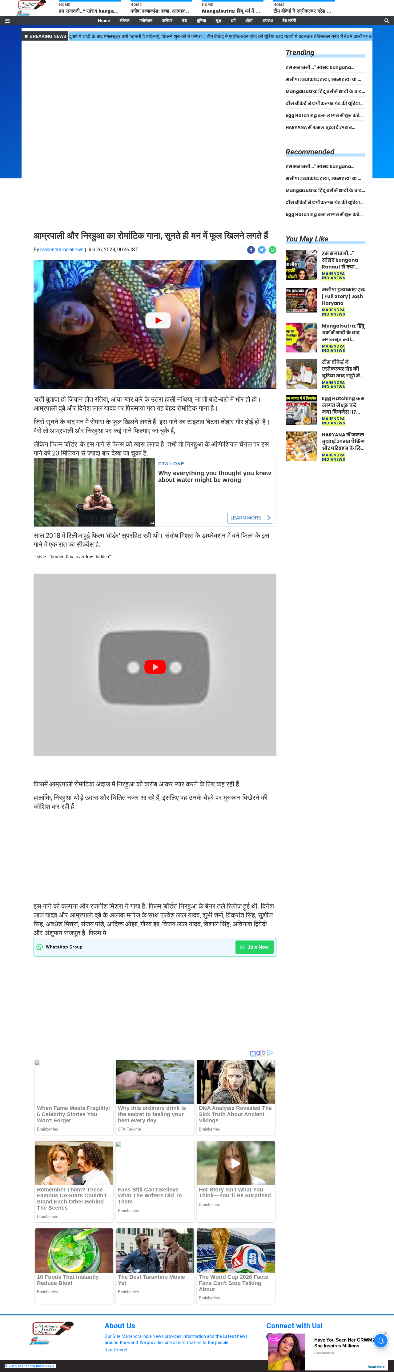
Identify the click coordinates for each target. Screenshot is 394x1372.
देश (184, 20)
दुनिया (201, 20)
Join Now (257, 947)
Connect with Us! (294, 1326)
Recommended (310, 152)
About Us (120, 1326)
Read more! (116, 1349)
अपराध (267, 20)
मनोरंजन (145, 20)
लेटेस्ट (125, 20)
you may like (307, 239)
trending (300, 52)
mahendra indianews (61, 250)
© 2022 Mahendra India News (29, 1366)
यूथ (218, 20)
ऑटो (248, 20)
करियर (167, 20)
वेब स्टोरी (289, 20)
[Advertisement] (155, 85)
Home (104, 20)
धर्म (233, 20)
